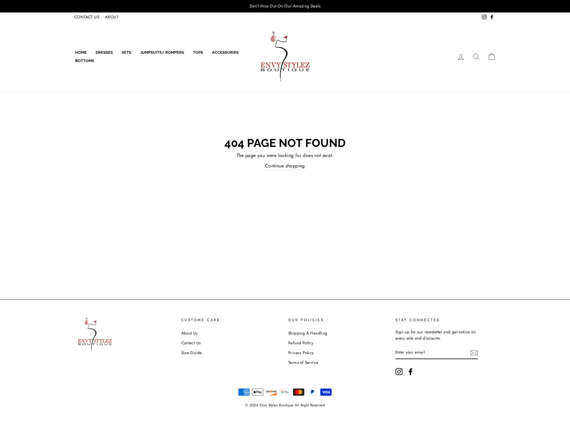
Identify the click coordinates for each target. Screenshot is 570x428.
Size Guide (191, 353)
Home (81, 52)
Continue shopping (285, 165)
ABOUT (111, 17)
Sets (126, 52)
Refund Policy (300, 343)
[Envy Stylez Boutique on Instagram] (399, 371)
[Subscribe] (474, 352)
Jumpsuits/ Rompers (162, 52)
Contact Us (191, 343)
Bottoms (84, 60)
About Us (189, 333)
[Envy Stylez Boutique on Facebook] (410, 371)
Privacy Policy (301, 353)
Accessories (225, 52)
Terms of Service (303, 362)
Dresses (104, 52)
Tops (198, 52)
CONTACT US (86, 17)
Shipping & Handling (307, 333)
